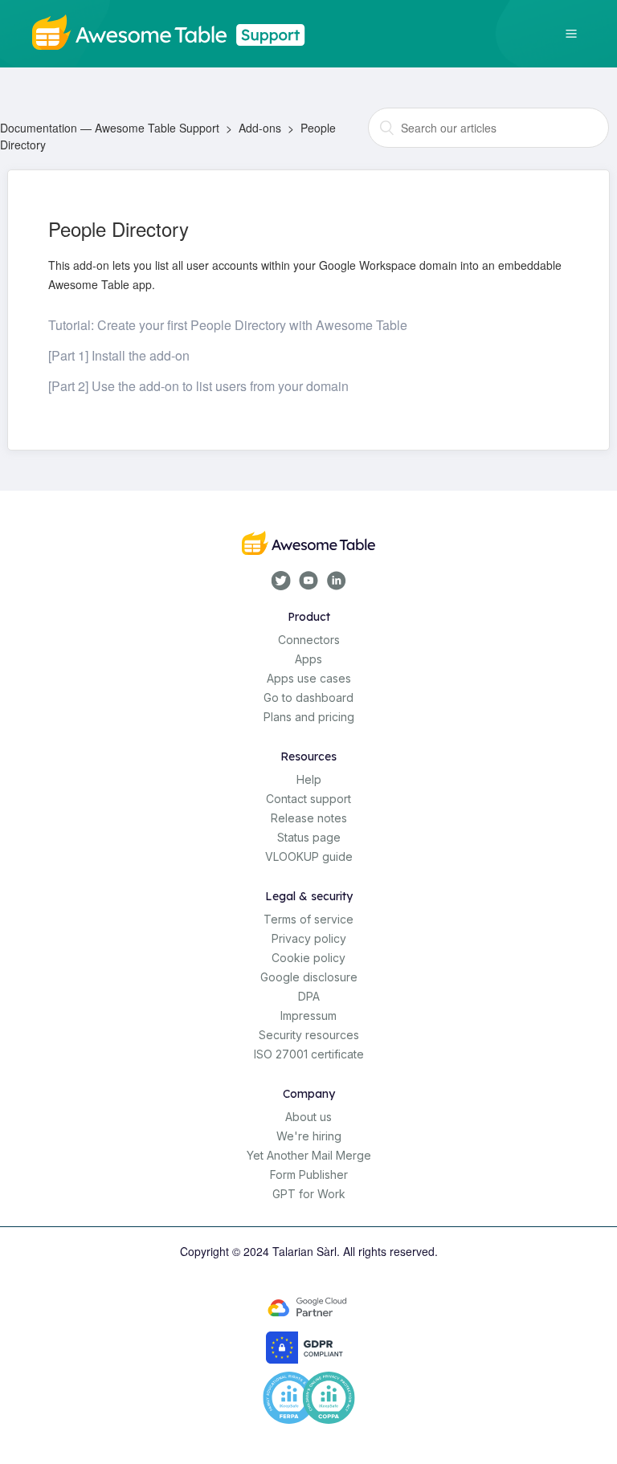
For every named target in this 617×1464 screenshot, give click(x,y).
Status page (309, 837)
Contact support (308, 798)
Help (308, 779)
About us (308, 1116)
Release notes (309, 818)
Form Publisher (309, 1174)
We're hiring (308, 1136)
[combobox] (488, 128)
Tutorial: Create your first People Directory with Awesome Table (227, 325)
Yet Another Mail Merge (309, 1155)
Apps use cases (309, 678)
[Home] (174, 30)
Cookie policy (308, 957)
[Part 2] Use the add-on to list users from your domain (198, 386)
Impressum (308, 1015)
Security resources (309, 1035)
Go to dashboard (308, 697)
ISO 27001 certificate (309, 1054)
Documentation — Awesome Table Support (109, 128)
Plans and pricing (309, 717)
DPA (309, 996)
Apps (308, 659)
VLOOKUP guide (309, 856)
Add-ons (260, 128)
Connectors (309, 639)
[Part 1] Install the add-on (119, 355)
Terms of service (308, 919)
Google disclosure (309, 977)
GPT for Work (308, 1194)
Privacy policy (309, 938)
